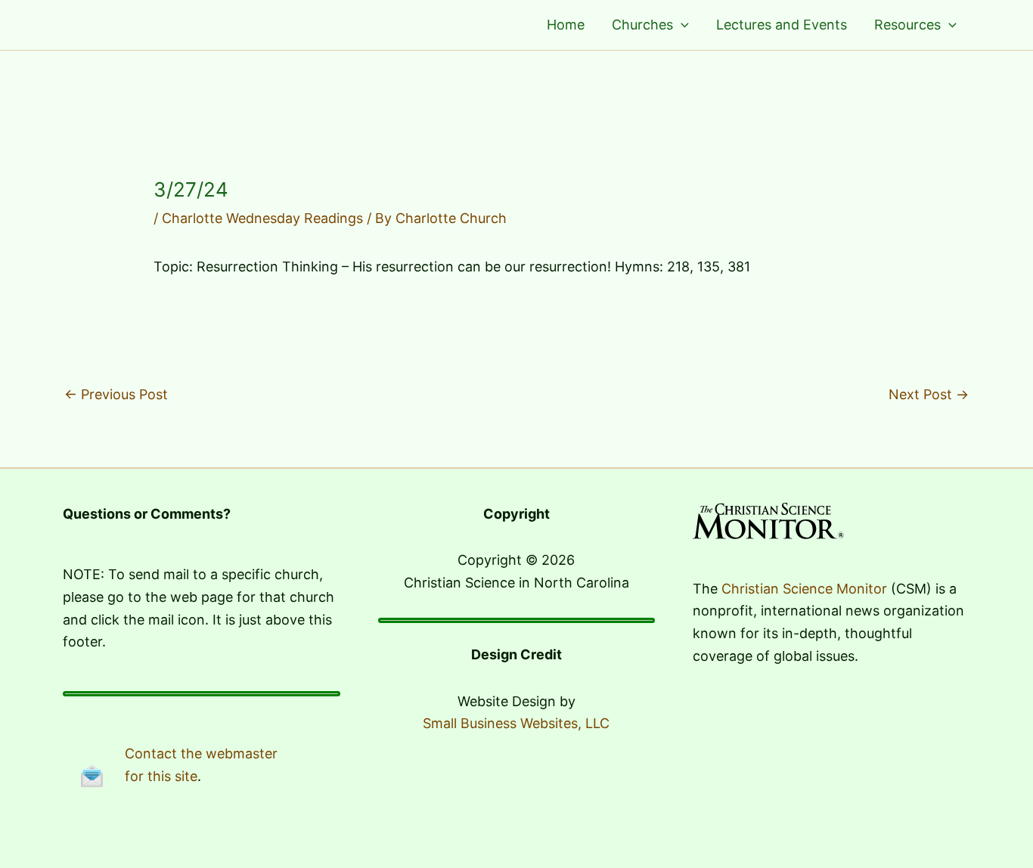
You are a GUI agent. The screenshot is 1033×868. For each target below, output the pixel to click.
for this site (161, 776)
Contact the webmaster (201, 753)
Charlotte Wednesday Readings (262, 218)
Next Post (929, 394)
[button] (681, 25)
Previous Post (116, 394)
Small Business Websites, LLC (516, 723)
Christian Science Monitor (804, 589)
